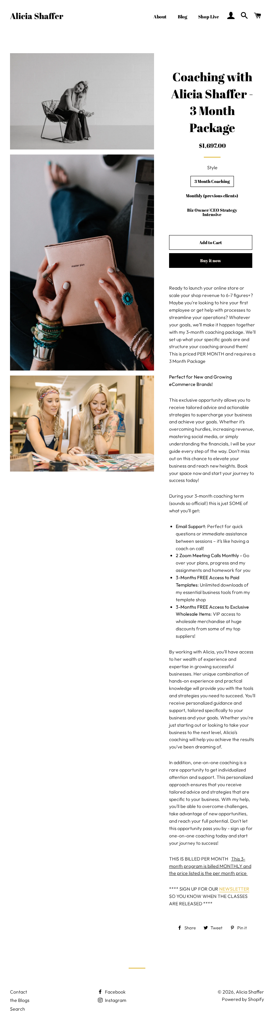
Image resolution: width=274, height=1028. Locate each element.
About (160, 16)
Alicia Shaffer (36, 15)
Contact (18, 992)
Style (212, 168)
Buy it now (210, 261)
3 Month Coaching (212, 181)
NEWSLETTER (234, 889)
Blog (182, 16)
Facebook (115, 992)
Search (17, 1009)
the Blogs (19, 1000)
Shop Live (208, 16)
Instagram (115, 1000)
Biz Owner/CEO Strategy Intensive (212, 212)
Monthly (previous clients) (212, 196)
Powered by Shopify (243, 999)
